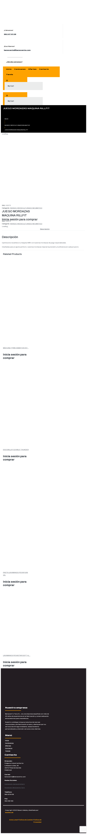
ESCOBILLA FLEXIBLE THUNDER (16, 450)
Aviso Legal (13, 820)
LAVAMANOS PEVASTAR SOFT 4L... (16, 655)
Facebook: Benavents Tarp (15, 788)
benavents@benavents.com (17, 50)
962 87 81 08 (10, 34)
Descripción (45, 229)
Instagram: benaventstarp (15, 784)
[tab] (44, 229)
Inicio (6, 119)
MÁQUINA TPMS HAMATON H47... (16, 348)
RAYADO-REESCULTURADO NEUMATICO (17, 125)
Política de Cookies (26, 820)
